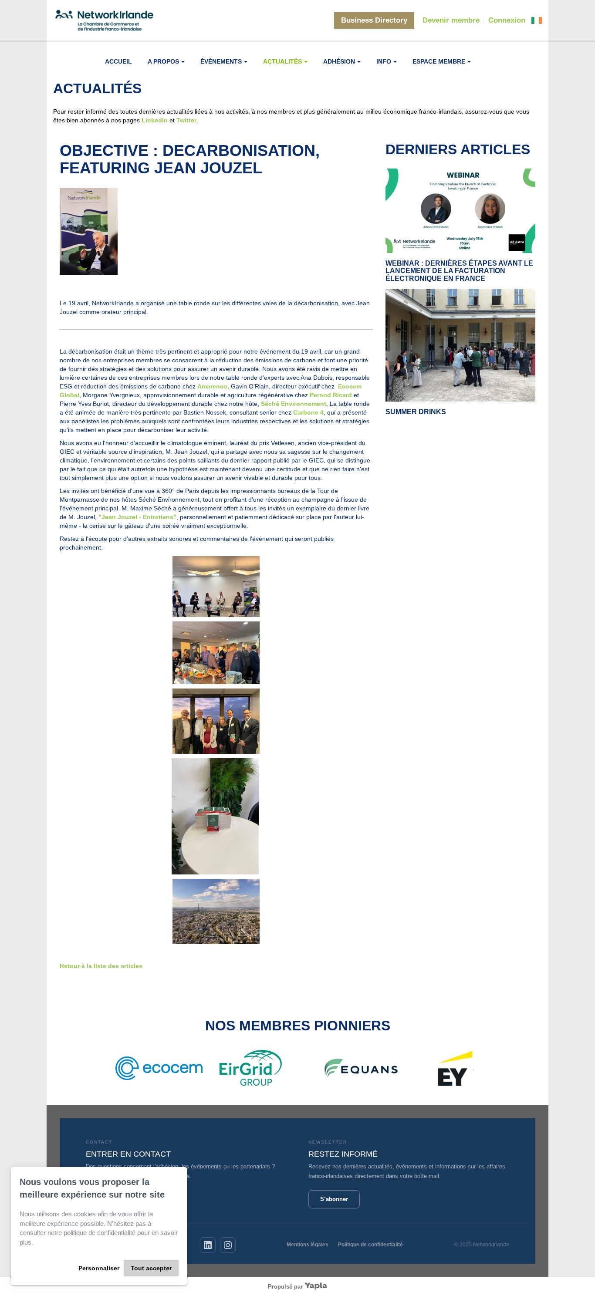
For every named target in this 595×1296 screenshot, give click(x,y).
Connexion (506, 20)
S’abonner (334, 1199)
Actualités (282, 61)
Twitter (186, 120)
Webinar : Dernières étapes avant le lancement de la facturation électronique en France (459, 271)
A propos (163, 61)
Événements (221, 61)
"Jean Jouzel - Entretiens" (137, 516)
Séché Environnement (293, 403)
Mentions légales (307, 1245)
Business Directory (374, 20)
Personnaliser (98, 1268)
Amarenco (212, 386)
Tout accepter (151, 1268)
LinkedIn (155, 120)
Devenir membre (451, 20)
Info (383, 61)
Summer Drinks (415, 411)
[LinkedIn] (208, 1245)
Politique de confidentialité (370, 1245)
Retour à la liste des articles (101, 965)
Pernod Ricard (331, 395)
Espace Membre (438, 61)
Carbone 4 (308, 412)
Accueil (118, 61)
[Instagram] (228, 1245)
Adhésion (339, 61)
